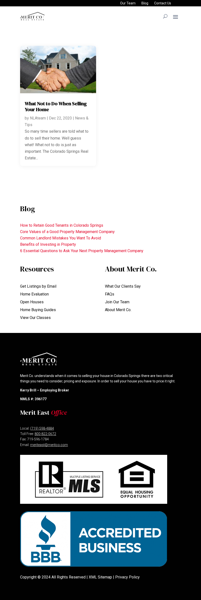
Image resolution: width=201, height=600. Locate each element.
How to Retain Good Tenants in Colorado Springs (61, 225)
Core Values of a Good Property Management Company (67, 231)
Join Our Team (117, 302)
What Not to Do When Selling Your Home (56, 106)
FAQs (109, 294)
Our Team (128, 3)
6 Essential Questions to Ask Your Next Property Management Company (81, 250)
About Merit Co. (118, 309)
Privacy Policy (127, 577)
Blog (144, 3)
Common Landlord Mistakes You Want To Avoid (60, 238)
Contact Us (162, 3)
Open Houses (32, 302)
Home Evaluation (34, 294)
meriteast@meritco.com (49, 445)
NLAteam (38, 118)
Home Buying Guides (38, 309)
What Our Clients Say (123, 286)
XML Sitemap (100, 577)
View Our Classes (35, 317)
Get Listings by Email (38, 286)
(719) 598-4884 (42, 428)
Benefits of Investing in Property (48, 244)
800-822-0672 (45, 434)
